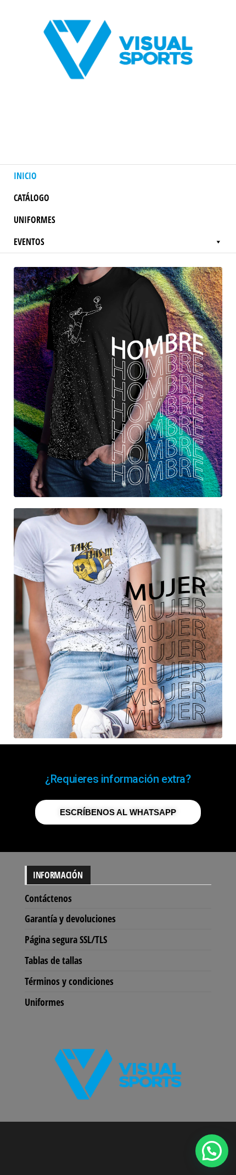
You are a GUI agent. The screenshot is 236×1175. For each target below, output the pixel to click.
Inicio (25, 176)
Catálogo (31, 198)
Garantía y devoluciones (70, 918)
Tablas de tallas (53, 960)
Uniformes (34, 220)
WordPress (127, 1140)
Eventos (29, 242)
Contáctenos (48, 898)
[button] (211, 1150)
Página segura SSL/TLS (66, 939)
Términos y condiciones (69, 981)
